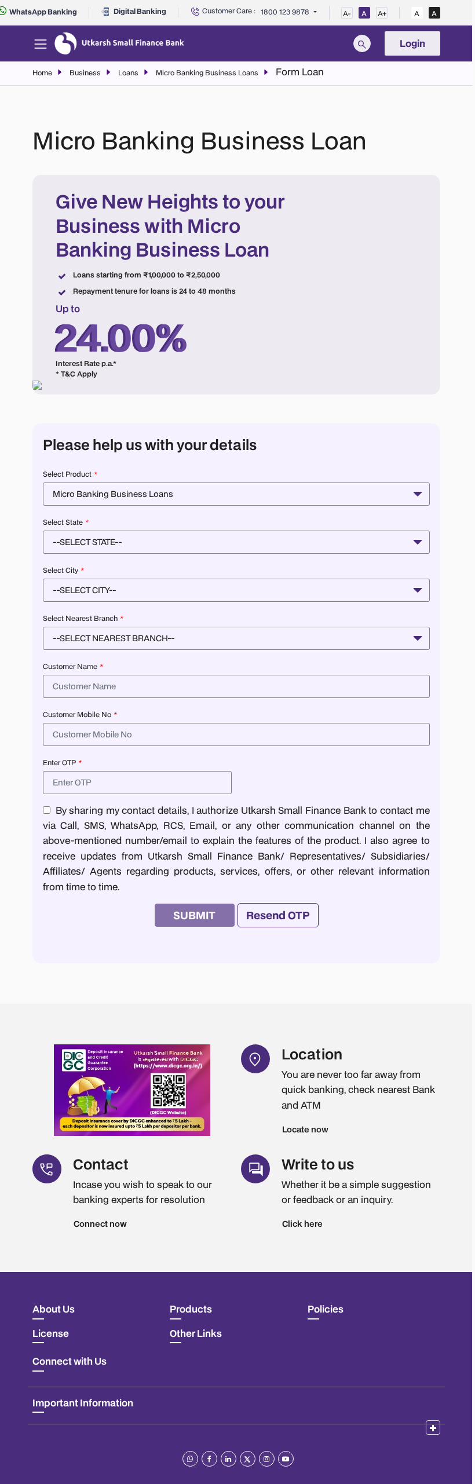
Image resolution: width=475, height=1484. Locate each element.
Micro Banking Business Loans (207, 73)
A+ (382, 14)
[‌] (433, 1427)
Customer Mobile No (79, 714)
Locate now (305, 1129)
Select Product (70, 474)
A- (347, 14)
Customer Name (73, 666)
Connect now (100, 1223)
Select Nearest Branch (83, 618)
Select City (63, 570)
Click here (302, 1223)
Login (412, 43)
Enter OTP (62, 762)
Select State (65, 522)
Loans (128, 73)
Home (42, 73)
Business (85, 73)
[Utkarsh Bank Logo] (119, 43)
